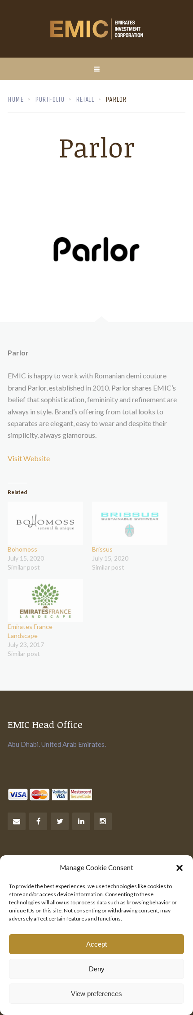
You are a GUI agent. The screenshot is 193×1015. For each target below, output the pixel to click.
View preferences (96, 993)
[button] (179, 867)
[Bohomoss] (45, 523)
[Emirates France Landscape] (45, 600)
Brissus (102, 549)
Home (15, 99)
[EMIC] (96, 29)
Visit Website (29, 458)
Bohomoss (22, 549)
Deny (97, 969)
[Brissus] (129, 523)
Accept (96, 944)
